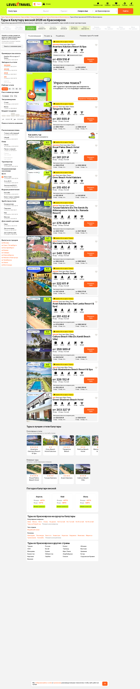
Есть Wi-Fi (7, 181)
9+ (20, 89)
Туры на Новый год (34, 524)
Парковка (7, 208)
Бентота (48, 535)
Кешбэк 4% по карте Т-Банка (12, 57)
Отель (6, 102)
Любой (4, 89)
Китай (47, 549)
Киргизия (30, 556)
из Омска (5, 262)
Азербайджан (68, 554)
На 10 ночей (80, 522)
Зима (29, 522)
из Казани (5, 250)
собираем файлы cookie (43, 683)
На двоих (52, 522)
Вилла (6, 107)
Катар (83, 554)
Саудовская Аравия (88, 556)
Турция (29, 546)
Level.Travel (8, 165)
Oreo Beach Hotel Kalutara (67, 177)
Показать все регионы (53, 538)
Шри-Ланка (67, 551)
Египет (65, 546)
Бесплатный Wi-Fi (10, 185)
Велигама (81, 535)
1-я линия (5, 96)
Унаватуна (56, 535)
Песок (6, 145)
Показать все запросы (50, 524)
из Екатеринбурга (8, 248)
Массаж (7, 217)
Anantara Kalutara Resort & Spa (69, 46)
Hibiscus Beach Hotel (64, 273)
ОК (105, 683)
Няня (6, 224)
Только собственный (11, 133)
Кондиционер (9, 204)
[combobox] (24, 11)
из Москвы (5, 243)
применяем (57, 683)
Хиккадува (31, 535)
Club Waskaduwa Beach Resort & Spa (73, 369)
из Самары (5, 253)
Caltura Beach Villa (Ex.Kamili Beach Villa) (71, 338)
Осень (45, 522)
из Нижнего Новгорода (10, 257)
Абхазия (83, 546)
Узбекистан (49, 554)
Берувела (73, 535)
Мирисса (89, 535)
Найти (125, 11)
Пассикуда (40, 535)
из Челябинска (7, 260)
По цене (47, 36)
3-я (15, 96)
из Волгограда (7, 265)
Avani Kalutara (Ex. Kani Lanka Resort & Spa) (73, 305)
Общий (6, 137)
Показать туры (90, 60)
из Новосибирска (8, 255)
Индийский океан (33, 530)
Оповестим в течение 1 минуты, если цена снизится (11, 42)
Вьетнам (84, 549)
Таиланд (66, 549)
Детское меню (9, 228)
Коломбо (41, 538)
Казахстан (31, 554)
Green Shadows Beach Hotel (68, 399)
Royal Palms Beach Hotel (66, 147)
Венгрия (30, 559)
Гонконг (65, 556)
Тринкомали (31, 538)
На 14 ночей (89, 522)
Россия (47, 546)
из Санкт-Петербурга (9, 245)
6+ (10, 89)
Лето (40, 522)
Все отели (7, 177)
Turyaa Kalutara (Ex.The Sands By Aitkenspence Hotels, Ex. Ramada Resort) (70, 210)
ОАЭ (29, 549)
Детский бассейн (10, 233)
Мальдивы (31, 551)
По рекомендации (34, 36)
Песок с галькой (9, 149)
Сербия (47, 556)
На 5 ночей (61, 522)
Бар (5, 213)
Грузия (47, 551)
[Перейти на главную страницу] (19, 4)
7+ (13, 89)
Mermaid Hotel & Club (64, 243)
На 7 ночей (70, 522)
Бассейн (7, 193)
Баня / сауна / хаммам (11, 197)
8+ (17, 89)
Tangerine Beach (62, 108)
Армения (84, 551)
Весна (34, 522)
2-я (11, 96)
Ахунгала (65, 535)
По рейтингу (60, 36)
